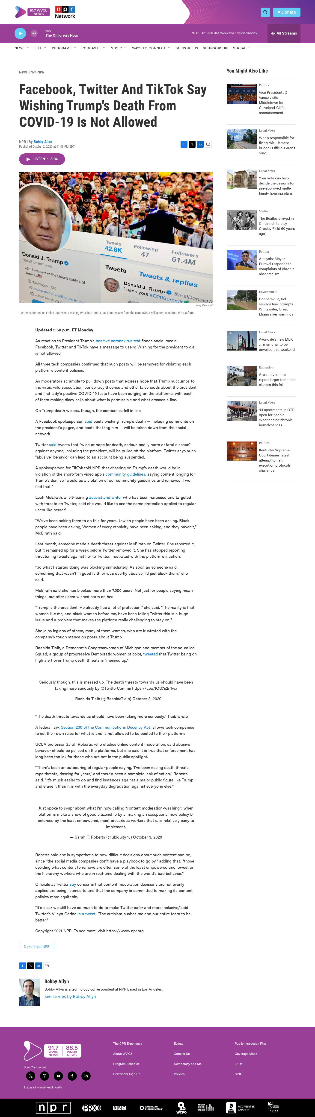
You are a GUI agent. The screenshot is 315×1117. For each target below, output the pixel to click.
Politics (264, 85)
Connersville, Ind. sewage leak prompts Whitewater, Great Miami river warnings (276, 306)
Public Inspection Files (251, 1043)
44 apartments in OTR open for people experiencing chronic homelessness (276, 417)
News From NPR (31, 72)
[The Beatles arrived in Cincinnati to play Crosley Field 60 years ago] (242, 220)
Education (266, 367)
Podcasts (91, 48)
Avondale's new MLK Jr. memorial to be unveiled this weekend (277, 344)
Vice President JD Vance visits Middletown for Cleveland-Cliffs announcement (273, 102)
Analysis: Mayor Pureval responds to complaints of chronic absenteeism (276, 266)
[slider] (41, 33)
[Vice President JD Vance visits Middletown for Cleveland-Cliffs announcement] (242, 94)
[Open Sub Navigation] (28, 48)
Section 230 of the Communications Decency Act (105, 727)
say (73, 884)
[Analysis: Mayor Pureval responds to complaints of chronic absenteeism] (242, 260)
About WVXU (122, 1054)
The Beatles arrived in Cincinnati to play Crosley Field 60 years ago (277, 226)
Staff (238, 1074)
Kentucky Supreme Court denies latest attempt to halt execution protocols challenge (275, 460)
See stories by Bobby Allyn (70, 996)
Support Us (187, 48)
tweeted (150, 654)
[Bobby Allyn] (29, 992)
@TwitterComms (116, 688)
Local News (267, 131)
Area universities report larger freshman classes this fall (277, 379)
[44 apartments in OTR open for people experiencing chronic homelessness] (242, 411)
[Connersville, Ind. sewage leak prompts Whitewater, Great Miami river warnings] (242, 300)
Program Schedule (126, 1064)
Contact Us (182, 1054)
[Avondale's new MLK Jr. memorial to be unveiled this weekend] (242, 341)
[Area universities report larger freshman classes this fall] (242, 376)
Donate (289, 12)
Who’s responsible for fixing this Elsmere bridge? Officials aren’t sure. (277, 145)
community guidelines (125, 474)
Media (263, 211)
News (20, 48)
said (88, 421)
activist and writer (105, 497)
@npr (69, 808)
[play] (20, 33)
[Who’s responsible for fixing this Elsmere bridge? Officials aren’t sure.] (242, 139)
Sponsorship (216, 48)
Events (178, 1043)
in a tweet (86, 913)
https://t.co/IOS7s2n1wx (154, 688)
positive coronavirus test (118, 340)
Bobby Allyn (43, 141)
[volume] (34, 33)
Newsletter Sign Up (126, 1074)
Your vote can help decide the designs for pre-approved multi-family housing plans (277, 185)
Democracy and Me (188, 1064)
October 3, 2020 (146, 698)
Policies (179, 1074)
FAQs (239, 1064)
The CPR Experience (127, 1043)
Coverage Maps (246, 1054)
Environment (268, 292)
